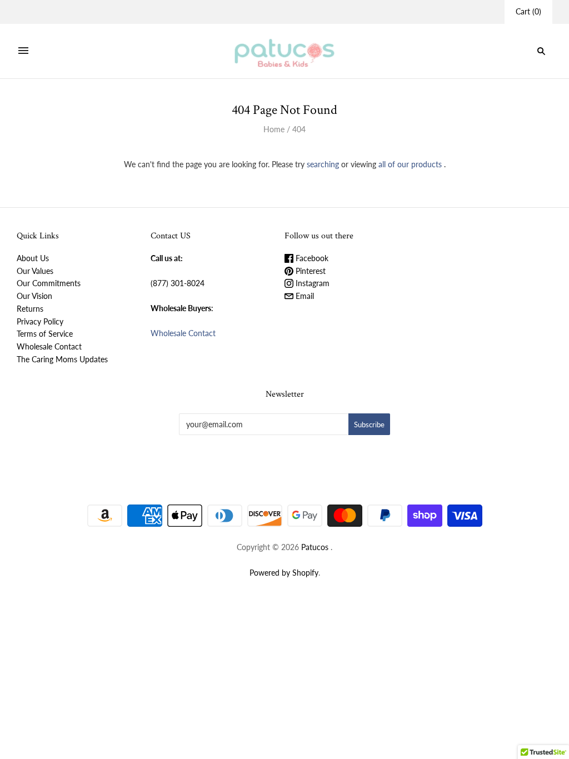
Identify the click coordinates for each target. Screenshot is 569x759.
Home (273, 129)
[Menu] (23, 51)
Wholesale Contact (49, 346)
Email (303, 296)
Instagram (311, 283)
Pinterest (309, 271)
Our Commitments (49, 283)
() (528, 11)
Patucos (314, 547)
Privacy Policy (40, 321)
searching (323, 164)
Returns (30, 308)
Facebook (310, 258)
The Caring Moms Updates (62, 359)
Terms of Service (45, 333)
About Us (33, 258)
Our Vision (34, 296)
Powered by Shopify (283, 572)
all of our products (410, 164)
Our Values (35, 271)
